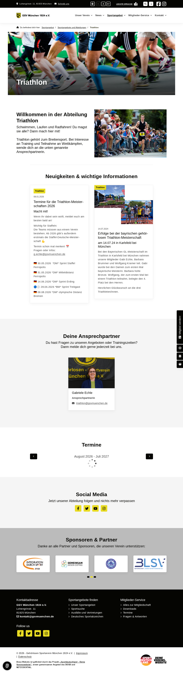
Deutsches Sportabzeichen (87, 616)
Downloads (129, 608)
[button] (88, 577)
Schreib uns (63, 4)
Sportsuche (78, 608)
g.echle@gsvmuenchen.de (49, 254)
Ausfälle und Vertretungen (86, 612)
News (98, 15)
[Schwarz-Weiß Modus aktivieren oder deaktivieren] (92, 4)
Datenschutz (25, 656)
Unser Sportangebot (83, 605)
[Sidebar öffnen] (151, 4)
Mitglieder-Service (138, 15)
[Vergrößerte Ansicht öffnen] (123, 204)
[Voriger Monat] (33, 456)
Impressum (82, 653)
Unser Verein (82, 15)
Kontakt (159, 15)
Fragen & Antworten (135, 616)
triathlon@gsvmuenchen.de (92, 403)
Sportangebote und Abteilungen (72, 27)
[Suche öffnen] (145, 4)
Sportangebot (115, 15)
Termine (128, 612)
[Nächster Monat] (149, 456)
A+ (108, 4)
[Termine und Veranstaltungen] (180, 356)
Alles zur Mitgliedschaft (137, 605)
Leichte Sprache (124, 4)
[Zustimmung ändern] (7, 666)
